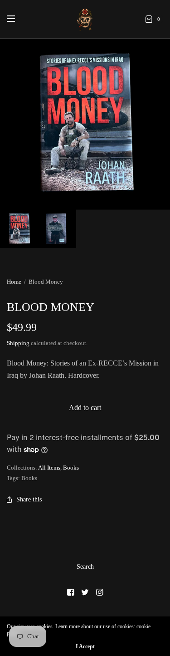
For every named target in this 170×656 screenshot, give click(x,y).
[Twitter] (85, 592)
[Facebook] (71, 592)
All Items (49, 467)
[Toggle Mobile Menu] (17, 19)
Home (14, 281)
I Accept (85, 646)
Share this (29, 499)
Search (85, 566)
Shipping (18, 343)
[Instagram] (100, 592)
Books (71, 467)
